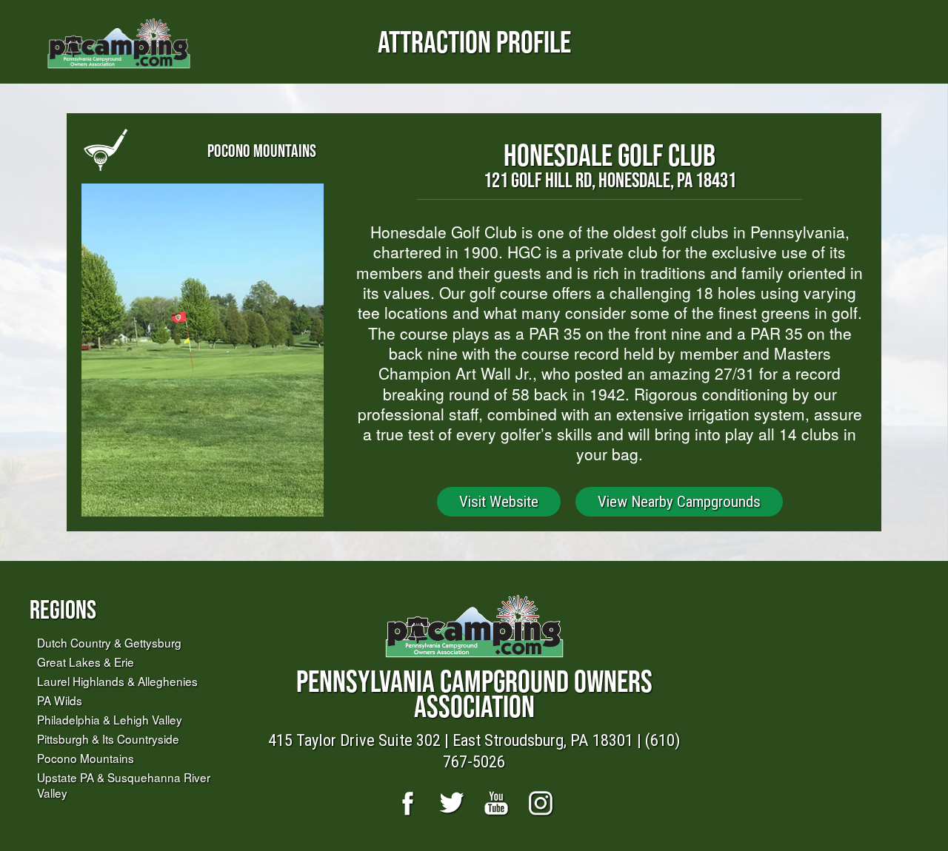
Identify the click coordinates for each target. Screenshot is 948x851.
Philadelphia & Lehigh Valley (109, 719)
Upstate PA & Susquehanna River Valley (123, 785)
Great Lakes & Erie (85, 661)
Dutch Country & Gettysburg (109, 642)
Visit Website (498, 502)
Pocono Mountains (85, 758)
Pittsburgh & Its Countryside (108, 738)
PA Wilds (59, 700)
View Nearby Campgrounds (679, 502)
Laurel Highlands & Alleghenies (117, 681)
